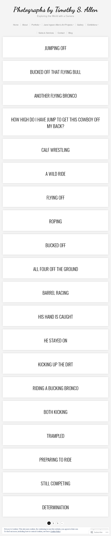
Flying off (56, 197)
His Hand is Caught (55, 316)
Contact (61, 33)
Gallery (80, 25)
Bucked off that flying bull (55, 71)
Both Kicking (55, 411)
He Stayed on (55, 340)
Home (15, 25)
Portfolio (35, 25)
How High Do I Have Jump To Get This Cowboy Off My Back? (55, 122)
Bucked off (55, 245)
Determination (55, 507)
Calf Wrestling (55, 149)
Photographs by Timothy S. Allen (55, 9)
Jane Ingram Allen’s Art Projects (58, 25)
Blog (70, 33)
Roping (55, 221)
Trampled (55, 435)
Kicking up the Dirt (55, 364)
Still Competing (55, 483)
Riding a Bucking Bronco (55, 388)
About (25, 25)
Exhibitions (92, 25)
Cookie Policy (55, 531)
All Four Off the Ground (55, 268)
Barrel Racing (56, 292)
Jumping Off (55, 47)
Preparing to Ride (55, 459)
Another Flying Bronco (55, 95)
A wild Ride (55, 173)
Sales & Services (46, 33)
